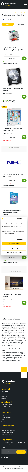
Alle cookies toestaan (14, 243)
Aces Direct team (6, 417)
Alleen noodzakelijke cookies (14, 252)
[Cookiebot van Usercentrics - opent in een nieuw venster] (16, 219)
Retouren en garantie (7, 432)
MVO (2, 419)
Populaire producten (7, 407)
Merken (3, 409)
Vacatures (4, 422)
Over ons (3, 415)
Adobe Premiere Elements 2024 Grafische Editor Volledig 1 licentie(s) (12, 212)
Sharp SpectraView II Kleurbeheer (13, 174)
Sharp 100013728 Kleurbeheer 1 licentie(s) (12, 295)
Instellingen (20, 239)
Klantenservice (7, 425)
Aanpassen (13, 248)
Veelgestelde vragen (7, 434)
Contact (3, 398)
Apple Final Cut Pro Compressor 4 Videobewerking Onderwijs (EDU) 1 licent (13, 50)
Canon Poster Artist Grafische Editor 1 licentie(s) (12, 129)
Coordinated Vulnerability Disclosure (14, 468)
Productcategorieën (6, 404)
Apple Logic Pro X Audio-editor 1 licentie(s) (13, 89)
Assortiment (6, 402)
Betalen (3, 428)
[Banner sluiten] (25, 218)
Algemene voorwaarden (9, 466)
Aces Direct (6, 412)
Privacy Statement (20, 466)
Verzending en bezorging (8, 430)
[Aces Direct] (8, 4)
